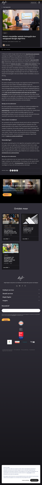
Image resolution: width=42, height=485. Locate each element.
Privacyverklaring (24, 349)
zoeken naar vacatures (31, 63)
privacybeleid (29, 472)
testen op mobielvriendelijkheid (14, 136)
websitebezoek (5, 110)
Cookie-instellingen (25, 480)
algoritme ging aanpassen (32, 54)
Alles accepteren (34, 480)
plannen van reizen (16, 63)
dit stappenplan (19, 163)
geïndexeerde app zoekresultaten (10, 152)
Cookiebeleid (32, 349)
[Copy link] (17, 170)
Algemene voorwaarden (7, 350)
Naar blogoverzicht (6, 7)
